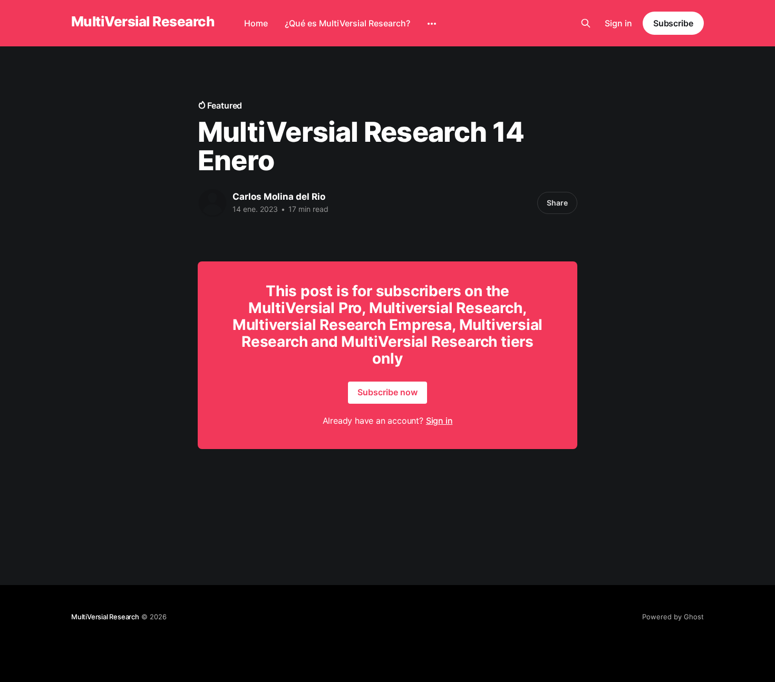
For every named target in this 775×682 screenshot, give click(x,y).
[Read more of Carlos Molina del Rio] (212, 203)
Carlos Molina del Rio (278, 196)
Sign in (618, 23)
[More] (432, 24)
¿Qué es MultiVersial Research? (347, 23)
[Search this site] (585, 23)
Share (557, 202)
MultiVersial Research (143, 21)
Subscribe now (387, 392)
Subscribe (673, 23)
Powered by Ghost (673, 616)
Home (256, 23)
